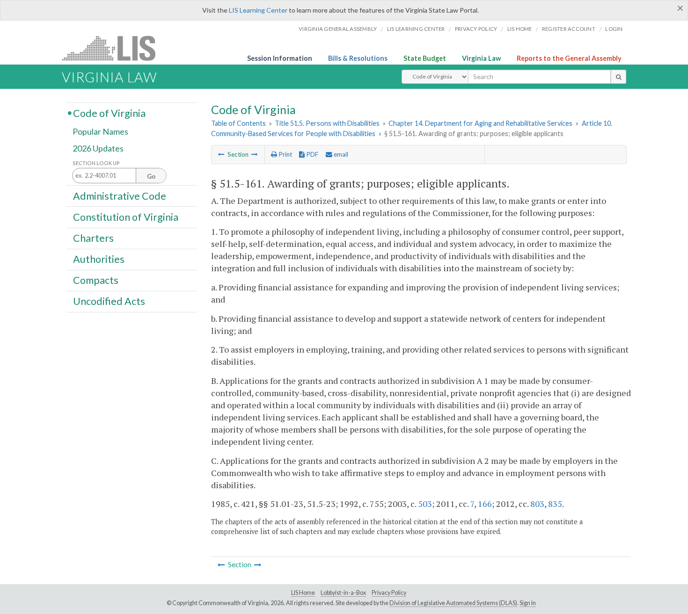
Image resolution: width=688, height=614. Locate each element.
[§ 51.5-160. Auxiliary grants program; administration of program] (221, 154)
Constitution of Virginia (125, 216)
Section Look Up (96, 163)
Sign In (528, 603)
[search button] (618, 77)
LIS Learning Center (258, 10)
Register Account (568, 29)
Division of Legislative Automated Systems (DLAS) (453, 603)
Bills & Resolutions (358, 58)
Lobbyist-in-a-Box (343, 592)
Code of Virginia (109, 113)
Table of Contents (238, 123)
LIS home (519, 29)
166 (485, 503)
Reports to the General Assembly (569, 58)
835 (555, 503)
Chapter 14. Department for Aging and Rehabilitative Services (480, 123)
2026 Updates (98, 148)
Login (613, 29)
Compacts (95, 280)
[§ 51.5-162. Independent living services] (254, 154)
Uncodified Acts (109, 301)
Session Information (279, 58)
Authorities (98, 259)
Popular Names (100, 132)
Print (284, 154)
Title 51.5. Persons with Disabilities (327, 123)
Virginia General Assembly (338, 29)
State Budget (424, 58)
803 (537, 503)
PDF (311, 154)
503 (425, 503)
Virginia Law (481, 58)
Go (151, 176)
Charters (93, 238)
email (340, 154)
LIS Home (303, 592)
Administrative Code (119, 195)
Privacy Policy (476, 29)
